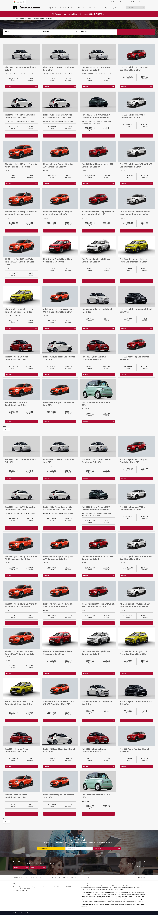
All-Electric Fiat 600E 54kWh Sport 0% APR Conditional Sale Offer (59, 310)
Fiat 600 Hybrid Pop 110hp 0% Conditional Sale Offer (134, 68)
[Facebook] (140, 867)
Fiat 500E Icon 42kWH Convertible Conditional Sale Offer (21, 116)
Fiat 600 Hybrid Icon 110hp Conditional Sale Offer (132, 116)
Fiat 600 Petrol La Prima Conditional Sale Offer (16, 403)
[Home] (50, 7)
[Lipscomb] (30, 7)
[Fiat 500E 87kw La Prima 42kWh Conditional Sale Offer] (98, 54)
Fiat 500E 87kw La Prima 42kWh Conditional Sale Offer (96, 68)
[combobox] (6, 429)
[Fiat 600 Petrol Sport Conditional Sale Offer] (60, 389)
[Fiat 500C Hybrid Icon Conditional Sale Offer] (60, 344)
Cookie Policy (70, 877)
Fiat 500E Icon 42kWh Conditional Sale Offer (58, 68)
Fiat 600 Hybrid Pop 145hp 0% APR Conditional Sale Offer (97, 165)
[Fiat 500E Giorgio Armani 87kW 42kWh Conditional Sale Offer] (98, 102)
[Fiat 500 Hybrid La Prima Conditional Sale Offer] (21, 344)
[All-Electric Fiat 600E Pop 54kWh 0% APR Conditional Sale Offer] (98, 199)
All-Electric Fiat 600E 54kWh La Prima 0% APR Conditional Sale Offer (19, 262)
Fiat (34, 18)
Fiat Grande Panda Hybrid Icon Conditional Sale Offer (96, 260)
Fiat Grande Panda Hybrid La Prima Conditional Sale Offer (133, 260)
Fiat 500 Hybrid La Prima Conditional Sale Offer (16, 358)
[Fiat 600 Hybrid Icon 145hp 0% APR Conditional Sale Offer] (136, 151)
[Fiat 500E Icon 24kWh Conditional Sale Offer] (21, 54)
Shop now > (97, 14)
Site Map (28, 877)
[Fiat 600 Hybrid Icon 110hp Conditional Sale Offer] (136, 102)
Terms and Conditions (52, 877)
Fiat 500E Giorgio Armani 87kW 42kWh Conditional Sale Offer (96, 116)
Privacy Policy (62, 877)
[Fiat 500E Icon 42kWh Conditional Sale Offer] (60, 54)
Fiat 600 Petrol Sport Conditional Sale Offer (58, 403)
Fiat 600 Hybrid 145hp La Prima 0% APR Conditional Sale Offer (21, 213)
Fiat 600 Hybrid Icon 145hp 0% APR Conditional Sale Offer (136, 165)
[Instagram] (137, 867)
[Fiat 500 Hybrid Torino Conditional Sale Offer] (136, 296)
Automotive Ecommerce (27, 913)
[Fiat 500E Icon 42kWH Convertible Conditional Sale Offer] (21, 102)
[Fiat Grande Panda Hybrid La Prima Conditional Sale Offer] (136, 246)
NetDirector (16, 913)
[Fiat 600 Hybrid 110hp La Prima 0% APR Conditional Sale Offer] (21, 151)
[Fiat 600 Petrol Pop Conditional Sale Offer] (136, 344)
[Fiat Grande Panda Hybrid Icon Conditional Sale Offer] (98, 246)
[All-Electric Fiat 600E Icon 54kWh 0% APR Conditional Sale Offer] (136, 199)
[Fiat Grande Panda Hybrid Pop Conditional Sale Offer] (60, 246)
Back (17, 18)
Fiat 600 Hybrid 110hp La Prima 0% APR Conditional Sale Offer (21, 165)
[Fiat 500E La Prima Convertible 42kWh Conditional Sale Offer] (60, 102)
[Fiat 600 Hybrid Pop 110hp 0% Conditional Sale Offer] (136, 54)
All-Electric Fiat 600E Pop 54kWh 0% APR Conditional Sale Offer (98, 213)
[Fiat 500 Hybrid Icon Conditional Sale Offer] (98, 296)
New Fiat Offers (40, 18)
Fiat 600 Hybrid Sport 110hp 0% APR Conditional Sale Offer (58, 165)
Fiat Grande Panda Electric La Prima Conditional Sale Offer (19, 310)
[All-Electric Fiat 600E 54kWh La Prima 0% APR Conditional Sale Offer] (21, 246)
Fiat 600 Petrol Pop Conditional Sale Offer (134, 358)
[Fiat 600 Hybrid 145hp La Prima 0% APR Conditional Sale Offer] (21, 199)
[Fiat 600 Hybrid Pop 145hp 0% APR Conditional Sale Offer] (98, 151)
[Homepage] (15, 7)
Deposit (13, 80)
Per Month (30, 80)
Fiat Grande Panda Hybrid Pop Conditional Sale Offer (57, 260)
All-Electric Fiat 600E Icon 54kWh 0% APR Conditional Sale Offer (135, 213)
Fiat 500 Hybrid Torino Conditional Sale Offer (136, 310)
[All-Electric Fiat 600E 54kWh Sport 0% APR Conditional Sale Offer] (60, 296)
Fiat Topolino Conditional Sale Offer (96, 403)
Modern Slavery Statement (38, 877)
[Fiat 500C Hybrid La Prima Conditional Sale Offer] (98, 344)
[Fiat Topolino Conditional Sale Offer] (98, 389)
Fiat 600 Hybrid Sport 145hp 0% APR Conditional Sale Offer (58, 213)
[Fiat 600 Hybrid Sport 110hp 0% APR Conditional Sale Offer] (60, 151)
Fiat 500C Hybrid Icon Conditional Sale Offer (59, 358)
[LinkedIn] (142, 867)
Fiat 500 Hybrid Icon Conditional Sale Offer (97, 310)
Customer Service (79, 877)
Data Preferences (90, 877)
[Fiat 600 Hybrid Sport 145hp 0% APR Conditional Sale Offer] (60, 199)
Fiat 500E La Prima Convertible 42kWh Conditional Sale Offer (57, 116)
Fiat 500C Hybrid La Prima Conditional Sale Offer (94, 358)
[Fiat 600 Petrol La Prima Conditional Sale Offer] (21, 389)
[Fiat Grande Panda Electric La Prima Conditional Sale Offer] (21, 296)
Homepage (29, 18)
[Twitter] (144, 867)
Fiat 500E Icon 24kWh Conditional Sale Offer (20, 68)
